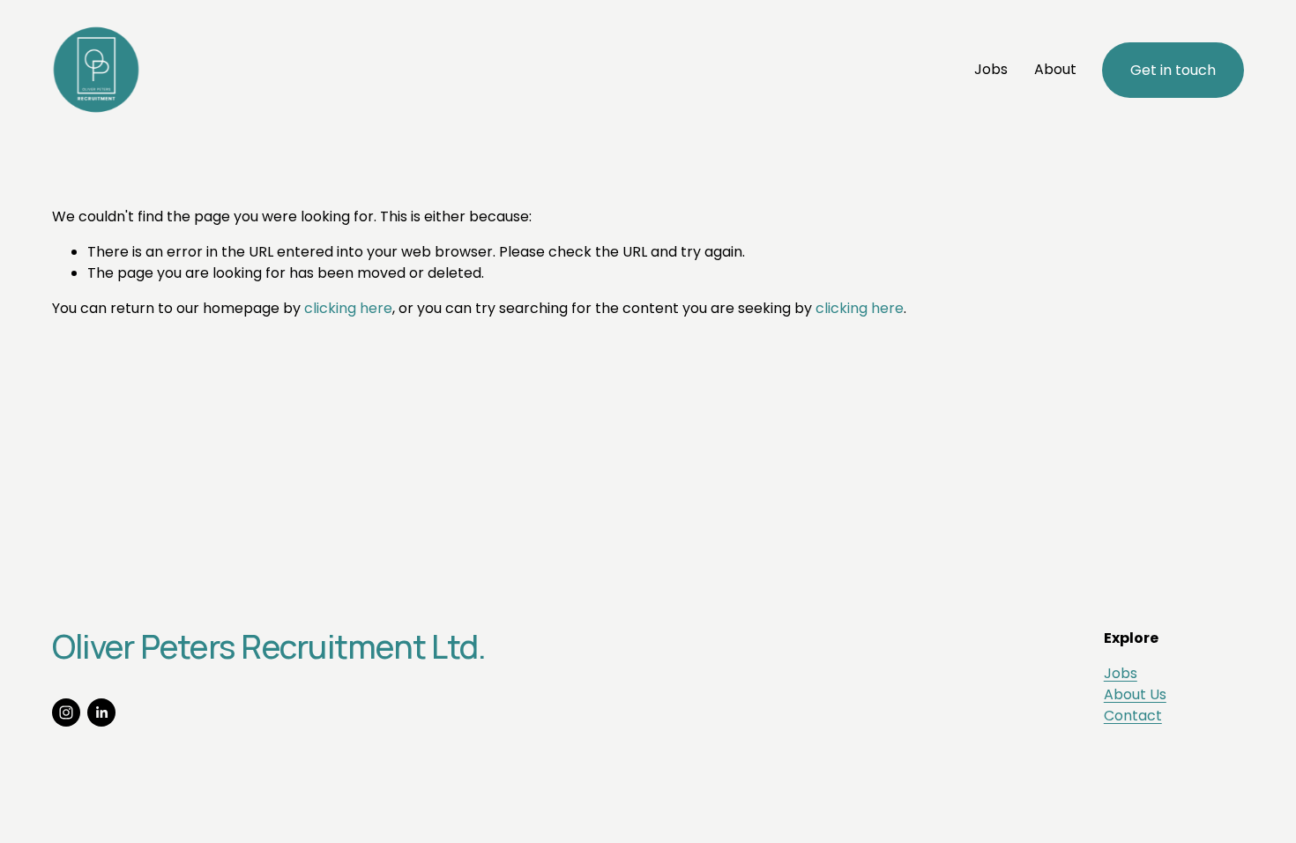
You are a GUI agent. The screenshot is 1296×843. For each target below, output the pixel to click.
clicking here (348, 308)
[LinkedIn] (101, 712)
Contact (1133, 715)
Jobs (991, 69)
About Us (1135, 694)
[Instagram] (66, 712)
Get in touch (1173, 70)
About (1055, 69)
